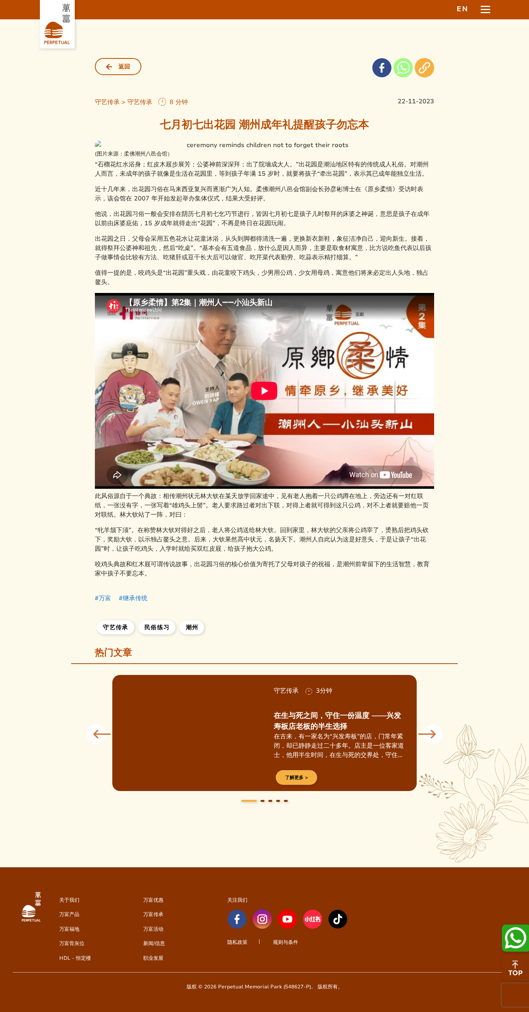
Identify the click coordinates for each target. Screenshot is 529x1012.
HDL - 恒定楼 (75, 958)
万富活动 (153, 929)
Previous (96, 734)
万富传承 (153, 914)
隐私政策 (237, 942)
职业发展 (153, 958)
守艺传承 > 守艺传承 (123, 102)
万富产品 (69, 914)
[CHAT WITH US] (515, 967)
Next (433, 734)
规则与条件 (285, 942)
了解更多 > (296, 777)
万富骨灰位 (71, 943)
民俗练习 (157, 627)
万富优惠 (153, 900)
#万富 (103, 598)
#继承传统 (133, 598)
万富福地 (69, 929)
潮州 (192, 627)
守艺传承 (115, 627)
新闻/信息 (154, 943)
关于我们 (69, 900)
